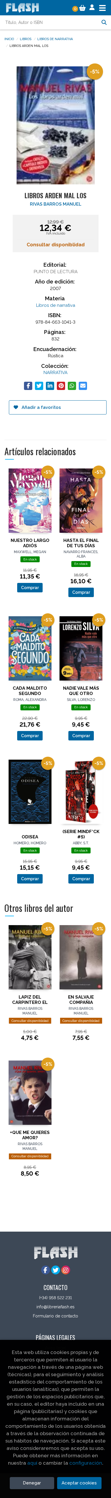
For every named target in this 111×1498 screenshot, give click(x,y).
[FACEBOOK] (45, 1270)
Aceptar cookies (79, 1483)
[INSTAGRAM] (65, 1270)
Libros (25, 38)
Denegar (32, 1483)
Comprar (30, 587)
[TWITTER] (55, 1270)
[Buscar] (104, 22)
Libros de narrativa (55, 38)
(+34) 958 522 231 (55, 1297)
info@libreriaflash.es (55, 1306)
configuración (85, 1463)
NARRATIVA (55, 372)
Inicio (9, 38)
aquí (32, 1463)
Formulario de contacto (55, 1316)
